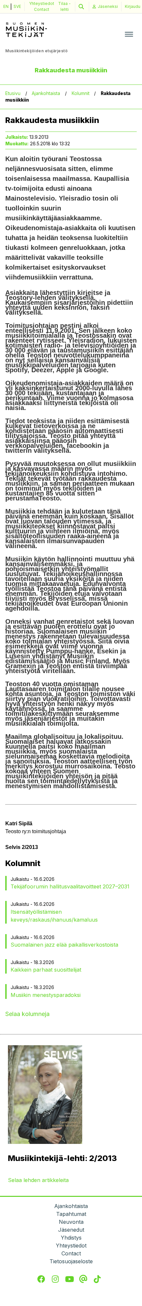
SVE (17, 6)
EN (6, 6)
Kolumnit (80, 93)
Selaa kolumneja (27, 1013)
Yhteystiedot (41, 3)
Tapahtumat (71, 1214)
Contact (41, 9)
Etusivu (12, 93)
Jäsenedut (71, 1229)
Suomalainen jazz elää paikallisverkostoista (64, 944)
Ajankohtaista (46, 93)
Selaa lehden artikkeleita (38, 1180)
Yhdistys (71, 1237)
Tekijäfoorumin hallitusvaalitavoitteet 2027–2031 (70, 886)
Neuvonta (71, 1222)
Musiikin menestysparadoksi (46, 995)
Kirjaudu (132, 6)
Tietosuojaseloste (71, 1261)
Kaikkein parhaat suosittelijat (46, 969)
